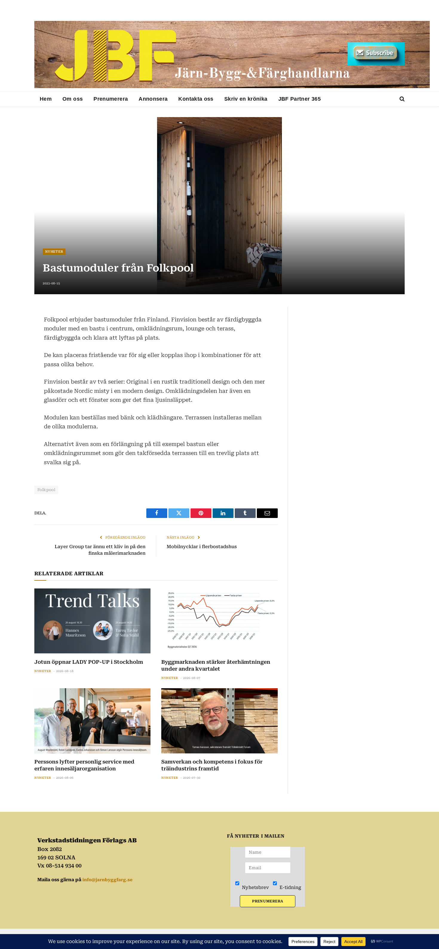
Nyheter (54, 252)
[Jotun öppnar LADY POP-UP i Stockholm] (92, 621)
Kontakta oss (195, 99)
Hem (46, 99)
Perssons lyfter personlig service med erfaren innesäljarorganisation (84, 765)
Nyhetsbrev (255, 887)
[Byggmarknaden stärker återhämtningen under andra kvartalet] (219, 621)
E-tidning (289, 887)
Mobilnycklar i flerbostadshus (202, 546)
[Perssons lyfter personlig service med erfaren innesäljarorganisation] (92, 721)
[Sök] (401, 99)
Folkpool (46, 489)
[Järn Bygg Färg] (232, 54)
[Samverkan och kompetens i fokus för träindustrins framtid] (219, 721)
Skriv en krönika (246, 99)
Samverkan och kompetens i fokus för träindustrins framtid (212, 765)
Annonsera (153, 99)
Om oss (72, 99)
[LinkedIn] (13, 341)
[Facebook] (13, 327)
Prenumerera (110, 99)
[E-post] (13, 355)
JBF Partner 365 (299, 99)
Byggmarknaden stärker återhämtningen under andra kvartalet (215, 665)
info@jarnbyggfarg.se (107, 879)
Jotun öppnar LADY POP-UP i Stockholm (88, 662)
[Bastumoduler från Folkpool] (219, 205)
